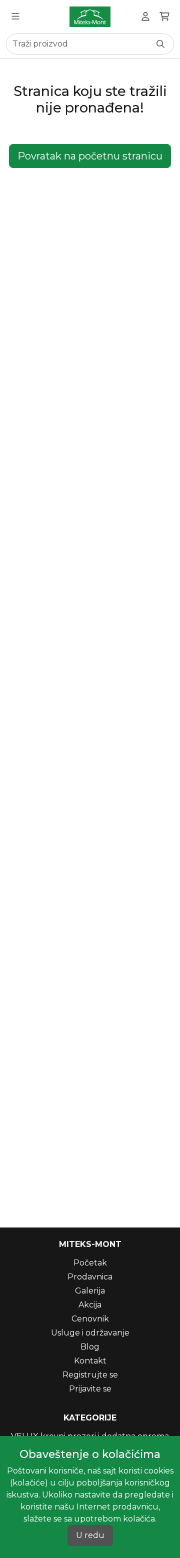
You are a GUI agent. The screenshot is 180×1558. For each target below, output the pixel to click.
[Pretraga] (160, 44)
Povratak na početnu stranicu (90, 156)
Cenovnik (90, 1319)
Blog (90, 1347)
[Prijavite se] (145, 17)
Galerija (90, 1291)
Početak (90, 1263)
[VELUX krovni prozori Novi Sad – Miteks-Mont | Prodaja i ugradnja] (90, 17)
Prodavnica (90, 1277)
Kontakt (90, 1361)
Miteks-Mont (90, 1244)
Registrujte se (90, 1375)
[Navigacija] (15, 17)
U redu (90, 1535)
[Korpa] (164, 17)
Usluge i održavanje (90, 1333)
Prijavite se (90, 1389)
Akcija (90, 1305)
